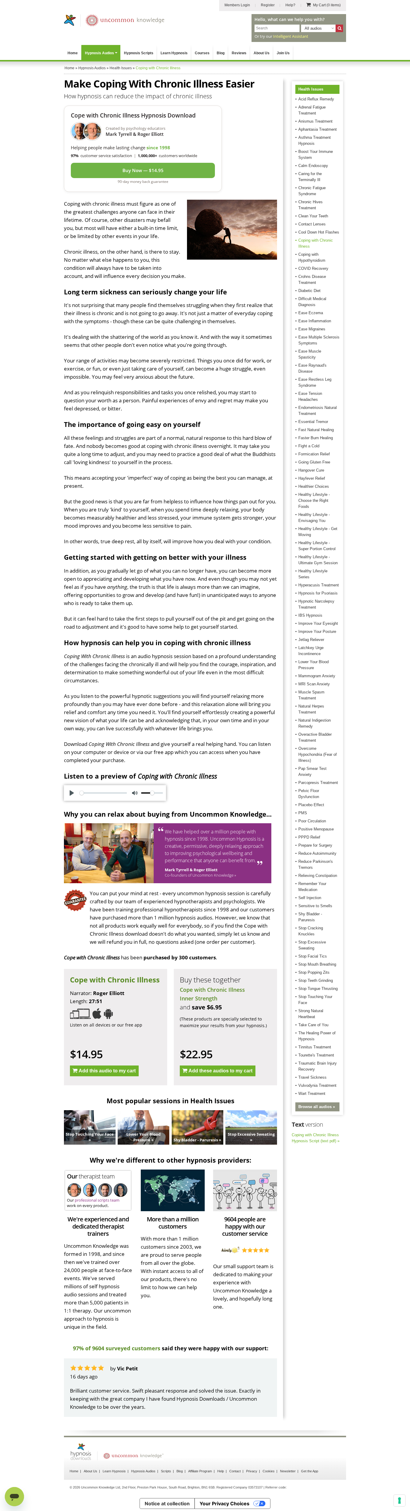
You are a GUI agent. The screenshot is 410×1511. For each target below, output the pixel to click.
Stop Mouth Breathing (317, 964)
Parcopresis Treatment (318, 782)
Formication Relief (314, 454)
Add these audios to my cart (220, 1070)
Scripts (166, 1471)
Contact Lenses (312, 224)
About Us (262, 53)
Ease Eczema (310, 313)
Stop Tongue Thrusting (318, 988)
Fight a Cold (308, 446)
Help (220, 1471)
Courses (202, 53)
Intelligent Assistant (290, 36)
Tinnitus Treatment (314, 1047)
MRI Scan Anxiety (314, 684)
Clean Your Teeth (313, 216)
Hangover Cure (311, 470)
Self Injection (309, 898)
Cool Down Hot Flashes (318, 232)
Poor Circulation (312, 821)
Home (73, 53)
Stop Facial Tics (312, 956)
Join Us (283, 53)
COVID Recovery (313, 268)
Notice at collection (167, 1504)
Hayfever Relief (311, 478)
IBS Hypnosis (310, 615)
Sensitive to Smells (315, 906)
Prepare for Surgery (315, 845)
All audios (313, 28)
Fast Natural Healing (316, 430)
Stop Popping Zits (314, 972)
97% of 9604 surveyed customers (116, 1348)
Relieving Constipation (317, 875)
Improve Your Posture (317, 631)
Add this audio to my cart (107, 1070)
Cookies (269, 1471)
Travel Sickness (312, 1077)
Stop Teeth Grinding (315, 980)
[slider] (103, 793)
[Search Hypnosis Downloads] (339, 28)
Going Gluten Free (314, 462)
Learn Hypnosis (174, 53)
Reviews (239, 53)
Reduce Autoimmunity (317, 853)
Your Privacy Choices (224, 1504)
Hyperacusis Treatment (318, 585)
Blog (221, 53)
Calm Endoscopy (313, 165)
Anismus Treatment (315, 121)
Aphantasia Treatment (317, 129)
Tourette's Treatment (316, 1055)
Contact (235, 1471)
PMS (302, 813)
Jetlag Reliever (311, 639)
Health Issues (310, 89)
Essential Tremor (313, 421)
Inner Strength (198, 998)
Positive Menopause (316, 829)
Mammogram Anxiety (316, 676)
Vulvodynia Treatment (317, 1085)
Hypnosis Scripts (138, 53)
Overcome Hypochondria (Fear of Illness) (317, 754)
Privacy (251, 1471)
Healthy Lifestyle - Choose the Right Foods (314, 500)
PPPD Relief (309, 837)
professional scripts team (97, 1200)
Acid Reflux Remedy (316, 99)
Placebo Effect (311, 805)
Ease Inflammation (314, 321)
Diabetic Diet (309, 290)
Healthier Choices (313, 486)
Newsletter (288, 1471)
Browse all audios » (316, 1106)
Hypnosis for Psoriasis (318, 593)
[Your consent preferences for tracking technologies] (399, 1500)
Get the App (309, 1471)
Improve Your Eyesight (318, 623)
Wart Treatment (311, 1093)
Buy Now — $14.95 (143, 170)
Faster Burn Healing (315, 438)
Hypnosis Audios (99, 53)
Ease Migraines (311, 329)
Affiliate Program (200, 1471)
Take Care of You (313, 1025)
